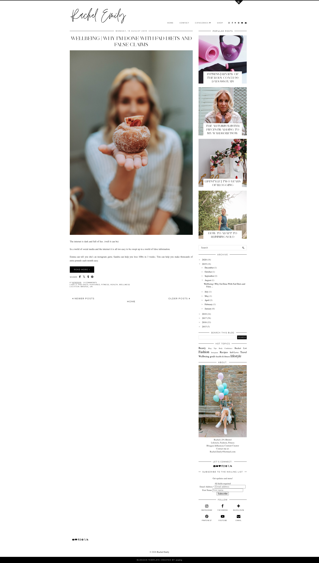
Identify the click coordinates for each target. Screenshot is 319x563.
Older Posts (178, 298)
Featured (95, 284)
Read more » (82, 269)
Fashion (204, 351)
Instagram (214, 352)
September (209, 275)
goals (212, 356)
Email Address (207, 486)
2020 (204, 259)
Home (170, 23)
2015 (204, 326)
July (207, 291)
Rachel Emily (163, 551)
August (208, 280)
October (208, 271)
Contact (184, 23)
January (208, 308)
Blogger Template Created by (159, 560)
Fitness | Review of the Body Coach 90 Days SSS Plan (222, 77)
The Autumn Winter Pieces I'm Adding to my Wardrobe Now (223, 129)
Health (114, 284)
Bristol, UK (87, 286)
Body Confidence (226, 348)
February (209, 304)
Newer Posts (84, 298)
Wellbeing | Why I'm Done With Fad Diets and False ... (224, 285)
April (207, 300)
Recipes (224, 352)
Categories (201, 23)
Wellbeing (204, 356)
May (207, 295)
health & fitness (223, 356)
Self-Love (234, 352)
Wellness (124, 284)
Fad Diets (83, 284)
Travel (243, 352)
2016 (204, 322)
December (209, 267)
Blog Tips (212, 348)
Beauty (202, 348)
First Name (207, 490)
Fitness (105, 284)
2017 (204, 318)
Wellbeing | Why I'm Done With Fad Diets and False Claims (131, 41)
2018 (204, 313)
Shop (220, 23)
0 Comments (90, 283)
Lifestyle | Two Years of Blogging (223, 183)
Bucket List (241, 348)
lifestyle (235, 356)
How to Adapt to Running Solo (222, 235)
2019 (204, 263)
